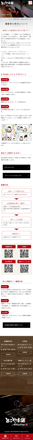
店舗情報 (8, 354)
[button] (16, 167)
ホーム (10, 19)
